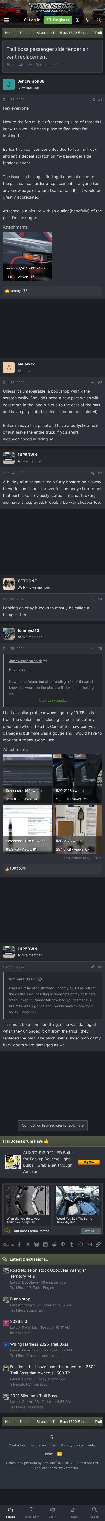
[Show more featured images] (98, 1199)
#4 (100, 599)
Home (48, 1454)
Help (91, 1445)
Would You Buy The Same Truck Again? (74, 1220)
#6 (100, 967)
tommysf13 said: (23, 979)
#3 (100, 473)
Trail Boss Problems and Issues (34, 1355)
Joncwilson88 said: (25, 661)
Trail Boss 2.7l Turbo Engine (32, 1287)
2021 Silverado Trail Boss (33, 1395)
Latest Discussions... (30, 1259)
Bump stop (20, 1298)
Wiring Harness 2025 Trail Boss (39, 1344)
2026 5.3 (18, 1321)
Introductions (20, 1333)
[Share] (93, 99)
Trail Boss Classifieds (26, 1407)
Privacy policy (72, 1445)
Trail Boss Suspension (27, 1310)
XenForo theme (46, 1468)
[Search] (98, 20)
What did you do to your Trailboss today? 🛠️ (24, 1220)
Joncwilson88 (22, 65)
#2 (100, 382)
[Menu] (6, 20)
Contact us (17, 1445)
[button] (77, 20)
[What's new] (87, 20)
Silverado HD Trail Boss (28, 1384)
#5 (100, 648)
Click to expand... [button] (53, 700)
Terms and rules (43, 1445)
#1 (100, 99)
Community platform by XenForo (52, 1463)
